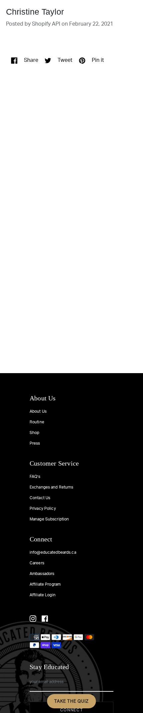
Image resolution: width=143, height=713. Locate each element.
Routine (37, 422)
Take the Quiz (71, 701)
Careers (37, 563)
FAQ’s (35, 476)
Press (35, 443)
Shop (34, 432)
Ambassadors (42, 573)
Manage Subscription (49, 519)
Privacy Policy (43, 508)
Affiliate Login (43, 595)
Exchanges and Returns (51, 487)
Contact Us (40, 497)
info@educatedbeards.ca (53, 552)
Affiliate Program (45, 584)
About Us (38, 411)
